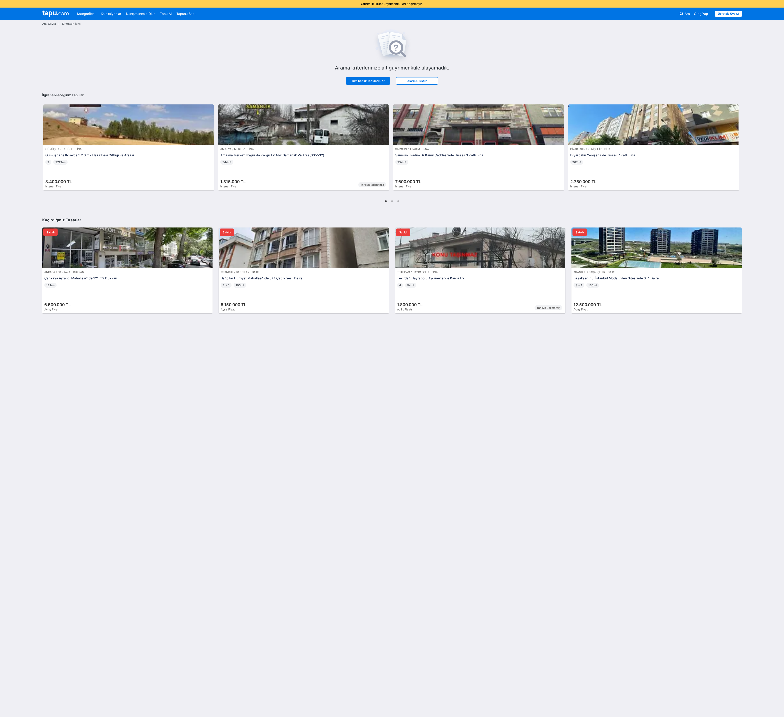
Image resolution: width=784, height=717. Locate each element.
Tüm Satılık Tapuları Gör (368, 81)
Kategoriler (85, 14)
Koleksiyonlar (111, 14)
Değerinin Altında (228, 113)
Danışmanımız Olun (140, 14)
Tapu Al (166, 14)
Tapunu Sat (185, 14)
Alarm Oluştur (417, 81)
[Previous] (46, 143)
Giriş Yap (701, 14)
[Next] (737, 143)
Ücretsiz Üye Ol (728, 13)
